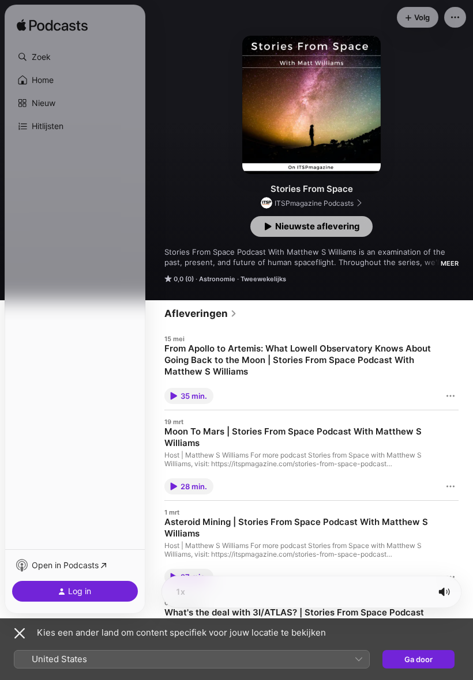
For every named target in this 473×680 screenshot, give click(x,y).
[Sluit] (19, 633)
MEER (450, 263)
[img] (52, 26)
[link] (200, 313)
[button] (75, 57)
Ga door (418, 659)
